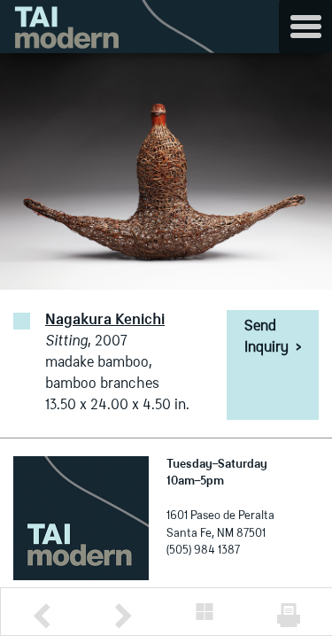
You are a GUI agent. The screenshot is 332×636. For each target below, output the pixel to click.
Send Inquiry (272, 337)
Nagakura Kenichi (105, 321)
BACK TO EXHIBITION (204, 611)
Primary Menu (305, 26)
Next (123, 616)
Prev (41, 616)
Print (288, 615)
